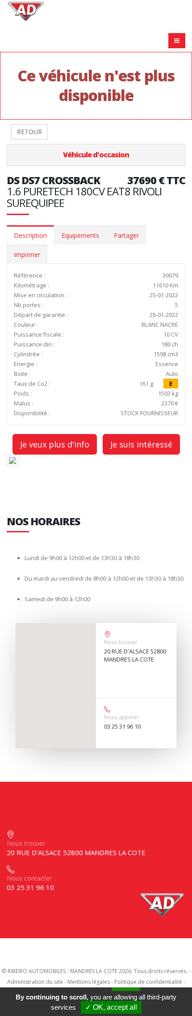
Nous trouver (121, 642)
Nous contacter (29, 878)
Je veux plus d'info (54, 444)
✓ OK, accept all (111, 1007)
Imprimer (27, 254)
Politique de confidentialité (148, 982)
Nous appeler (121, 717)
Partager (126, 235)
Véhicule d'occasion (96, 155)
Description (30, 235)
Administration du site (35, 982)
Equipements (80, 235)
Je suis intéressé (141, 444)
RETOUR (29, 131)
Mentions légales (88, 982)
